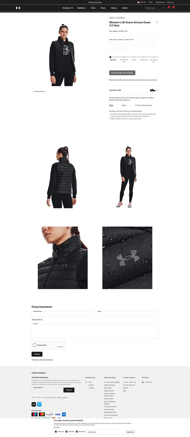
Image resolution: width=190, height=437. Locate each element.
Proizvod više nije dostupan (122, 73)
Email (99, 311)
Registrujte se (160, 2)
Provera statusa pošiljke (112, 382)
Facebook (148, 382)
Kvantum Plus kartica (95, 2)
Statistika (71, 431)
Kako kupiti (107, 388)
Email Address (38, 387)
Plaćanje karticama (110, 412)
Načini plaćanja (109, 391)
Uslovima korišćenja (50, 397)
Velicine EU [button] (113, 39)
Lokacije (91, 388)
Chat (90, 382)
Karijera (125, 388)
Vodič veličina (108, 398)
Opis (111, 105)
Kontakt (91, 385)
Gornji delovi (120, 17)
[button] (157, 27)
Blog (124, 391)
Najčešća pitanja (109, 385)
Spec (124, 105)
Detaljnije (57, 427)
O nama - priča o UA (129, 382)
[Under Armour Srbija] (18, 8)
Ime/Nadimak (37, 311)
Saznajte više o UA (129, 385)
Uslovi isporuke (109, 409)
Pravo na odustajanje (111, 415)
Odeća (111, 17)
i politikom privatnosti (62, 397)
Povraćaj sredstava (110, 406)
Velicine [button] (121, 39)
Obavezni (61, 431)
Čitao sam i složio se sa (50, 397)
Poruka (35, 324)
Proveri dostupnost (143, 105)
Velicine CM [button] (129, 39)
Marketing (82, 431)
